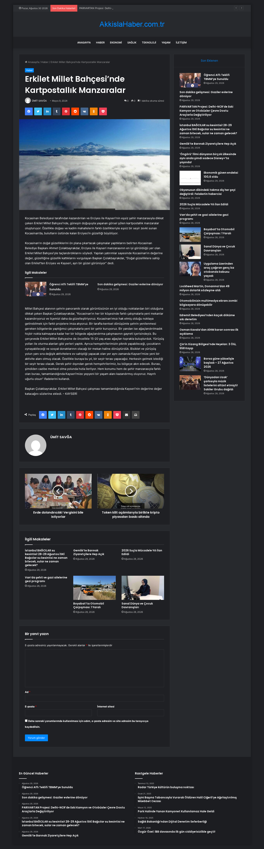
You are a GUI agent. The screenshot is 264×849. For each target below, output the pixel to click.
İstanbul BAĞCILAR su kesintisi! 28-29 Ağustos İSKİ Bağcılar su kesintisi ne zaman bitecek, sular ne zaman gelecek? (46, 557)
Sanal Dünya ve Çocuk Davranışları (137, 605)
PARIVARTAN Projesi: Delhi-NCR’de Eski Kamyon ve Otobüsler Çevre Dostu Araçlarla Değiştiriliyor (137, 8)
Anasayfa (84, 42)
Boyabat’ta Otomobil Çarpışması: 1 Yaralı (88, 605)
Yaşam (166, 42)
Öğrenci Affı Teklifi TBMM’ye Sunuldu (217, 77)
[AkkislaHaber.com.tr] (132, 24)
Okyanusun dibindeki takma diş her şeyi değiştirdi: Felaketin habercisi (207, 192)
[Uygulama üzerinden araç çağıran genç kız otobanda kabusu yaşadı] (190, 269)
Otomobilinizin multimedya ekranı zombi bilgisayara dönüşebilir (208, 303)
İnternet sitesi (105, 706)
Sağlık (131, 42)
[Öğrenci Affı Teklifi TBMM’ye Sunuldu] (35, 289)
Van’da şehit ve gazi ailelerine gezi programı (46, 579)
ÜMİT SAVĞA (39, 100)
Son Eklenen (209, 60)
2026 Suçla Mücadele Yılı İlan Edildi (142, 552)
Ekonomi (116, 42)
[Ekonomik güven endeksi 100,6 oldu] (190, 178)
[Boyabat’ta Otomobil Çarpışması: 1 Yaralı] (94, 588)
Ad (27, 692)
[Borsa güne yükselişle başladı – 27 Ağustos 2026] (190, 364)
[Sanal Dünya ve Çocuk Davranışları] (143, 588)
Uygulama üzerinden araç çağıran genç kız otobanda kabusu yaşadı (219, 270)
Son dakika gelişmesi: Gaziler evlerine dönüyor (130, 284)
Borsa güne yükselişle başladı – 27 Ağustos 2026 (219, 363)
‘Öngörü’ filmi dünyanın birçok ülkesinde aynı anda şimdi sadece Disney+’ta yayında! (208, 158)
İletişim (181, 42)
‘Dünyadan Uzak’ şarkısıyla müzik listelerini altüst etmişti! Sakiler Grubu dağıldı (221, 383)
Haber (100, 42)
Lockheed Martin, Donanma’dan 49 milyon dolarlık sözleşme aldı (204, 288)
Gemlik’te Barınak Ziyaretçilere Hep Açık (88, 552)
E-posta (31, 706)
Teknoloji (149, 42)
